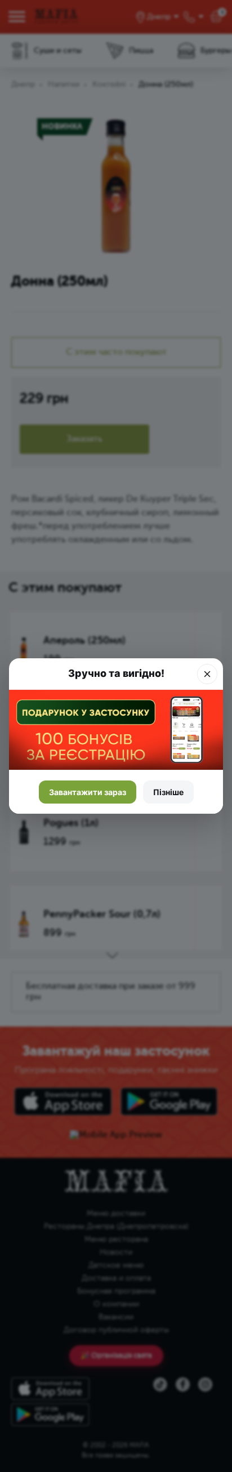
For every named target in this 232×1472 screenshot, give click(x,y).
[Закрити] (207, 674)
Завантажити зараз (87, 792)
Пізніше (168, 792)
